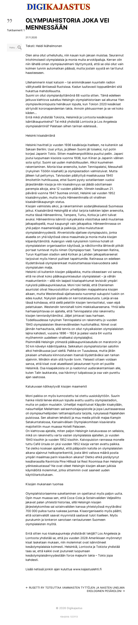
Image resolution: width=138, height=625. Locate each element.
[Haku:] (14, 47)
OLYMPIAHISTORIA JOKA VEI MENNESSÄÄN (67, 24)
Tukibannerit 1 (16, 30)
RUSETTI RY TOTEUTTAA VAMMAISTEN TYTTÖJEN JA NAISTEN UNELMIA (75, 587)
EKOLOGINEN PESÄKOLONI (106, 591)
